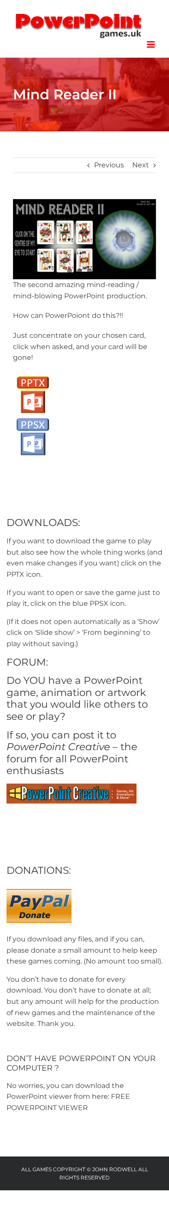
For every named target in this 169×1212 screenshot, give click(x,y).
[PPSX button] (32, 417)
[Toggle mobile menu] (151, 44)
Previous (109, 165)
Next (140, 165)
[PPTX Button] (32, 375)
